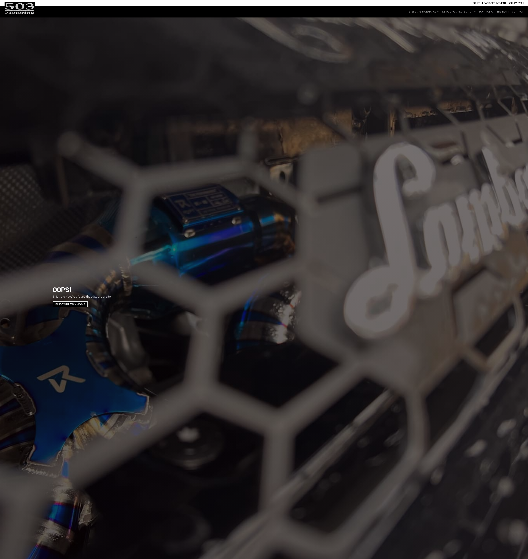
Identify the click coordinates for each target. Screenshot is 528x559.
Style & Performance (422, 12)
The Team (502, 12)
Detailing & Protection (457, 12)
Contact (518, 12)
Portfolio (486, 12)
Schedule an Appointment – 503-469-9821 (498, 3)
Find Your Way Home (70, 304)
